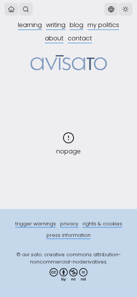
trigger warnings (35, 223)
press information (68, 235)
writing (55, 25)
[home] (11, 9)
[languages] (111, 9)
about (54, 38)
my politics (103, 25)
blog (76, 25)
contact (80, 38)
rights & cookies (102, 223)
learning (30, 25)
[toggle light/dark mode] (125, 9)
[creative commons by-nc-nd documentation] (68, 274)
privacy (69, 223)
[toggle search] (26, 9)
